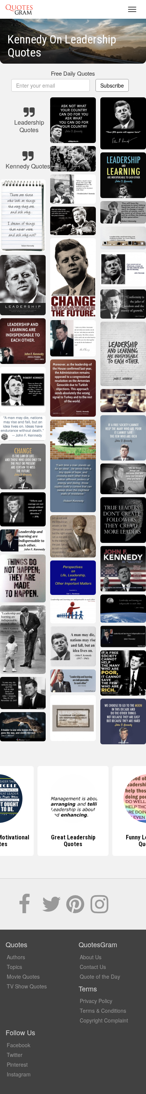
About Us (90, 957)
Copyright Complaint (104, 1020)
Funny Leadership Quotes (73, 841)
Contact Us (93, 966)
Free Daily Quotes (73, 73)
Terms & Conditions (103, 1010)
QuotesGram (19, 9)
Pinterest (17, 1064)
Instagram (19, 1074)
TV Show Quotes (27, 986)
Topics (14, 966)
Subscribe (112, 85)
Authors (16, 957)
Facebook (18, 1045)
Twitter (14, 1054)
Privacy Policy (96, 1001)
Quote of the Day (100, 976)
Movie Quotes (23, 976)
